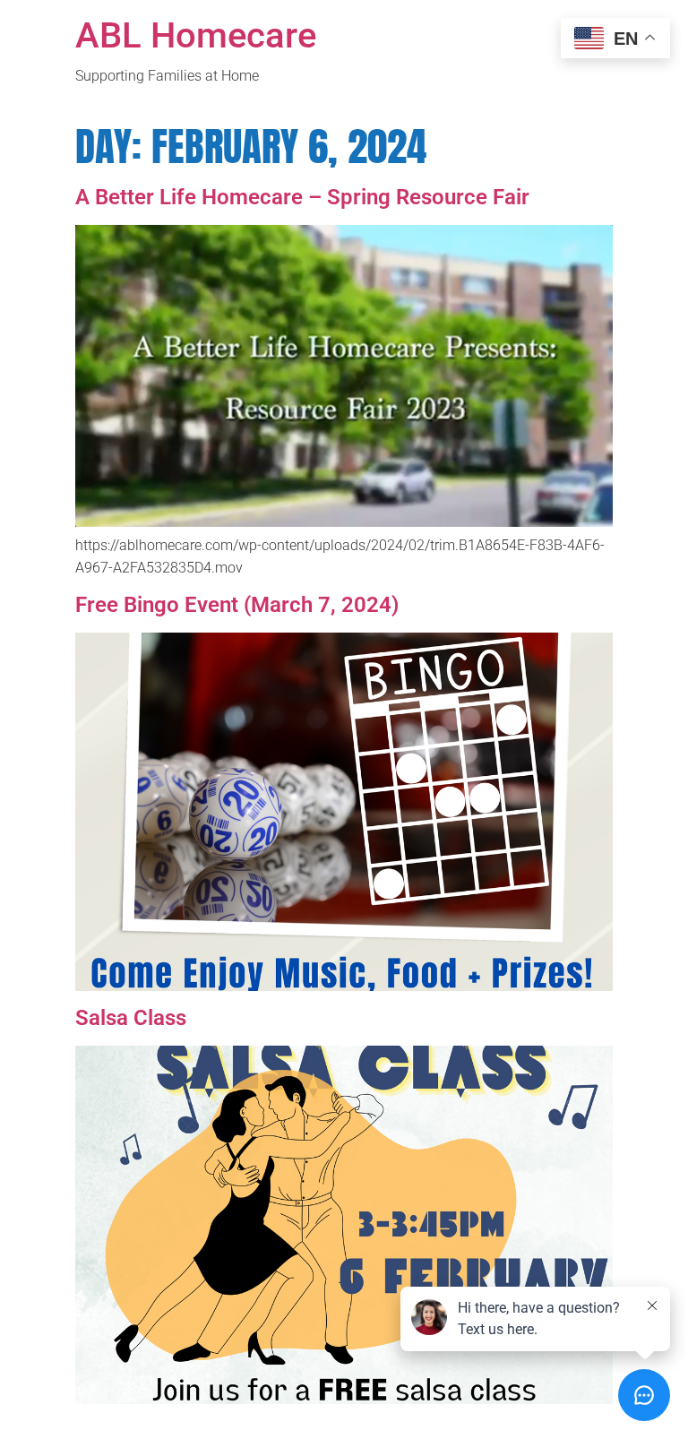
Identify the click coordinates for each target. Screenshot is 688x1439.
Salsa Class (130, 1017)
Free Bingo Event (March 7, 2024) (237, 604)
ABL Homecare (195, 35)
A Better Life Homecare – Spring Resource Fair (302, 197)
